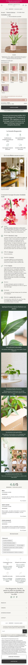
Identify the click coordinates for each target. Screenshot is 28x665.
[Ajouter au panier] (21, 161)
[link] (23, 5)
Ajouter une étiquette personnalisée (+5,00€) (12, 99)
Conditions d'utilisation (14, 636)
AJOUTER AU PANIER (14, 107)
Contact (3, 617)
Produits (3, 602)
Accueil (3, 12)
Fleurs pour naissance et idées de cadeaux (12, 552)
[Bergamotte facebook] (14, 597)
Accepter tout (14, 661)
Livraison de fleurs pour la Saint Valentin (12, 547)
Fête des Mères (20, 545)
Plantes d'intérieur (11, 12)
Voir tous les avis (14, 533)
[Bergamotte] (14, 5)
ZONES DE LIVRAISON (6, 612)
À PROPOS (3, 607)
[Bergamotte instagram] (11, 597)
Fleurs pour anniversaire (9, 545)
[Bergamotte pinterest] (17, 597)
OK (24, 631)
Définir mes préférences (14, 656)
